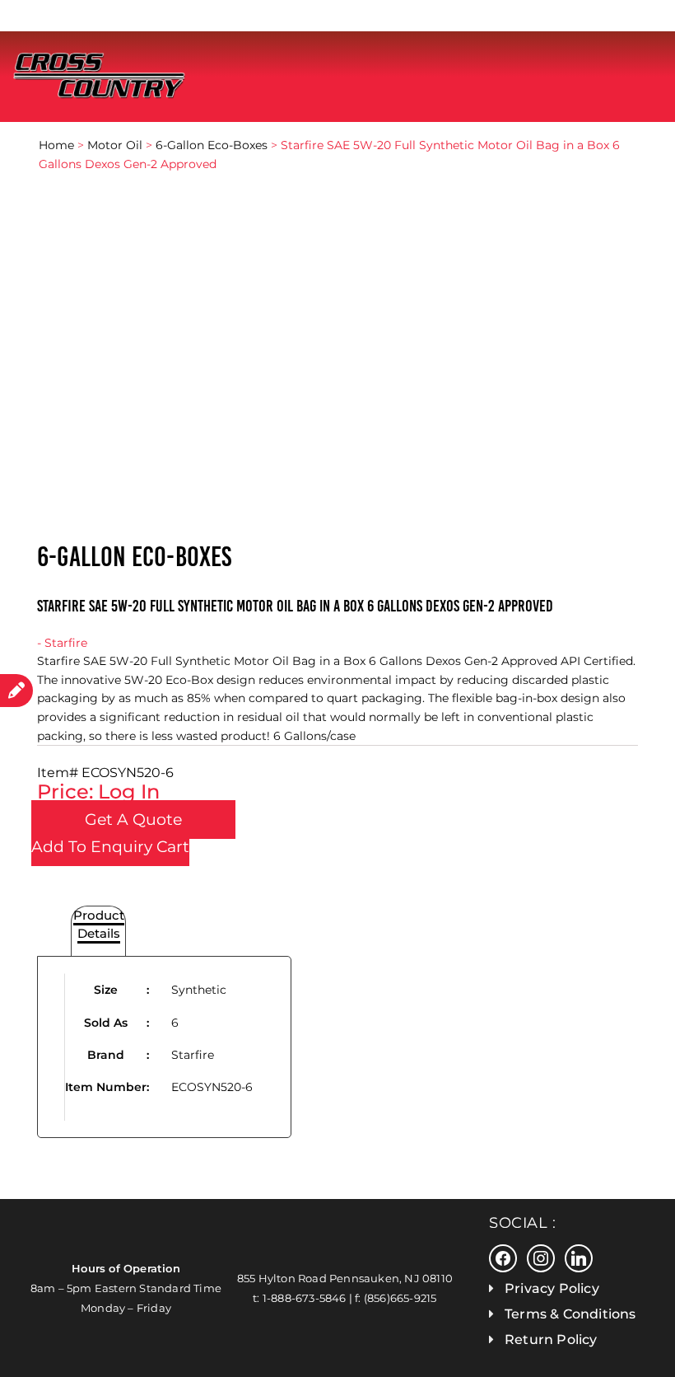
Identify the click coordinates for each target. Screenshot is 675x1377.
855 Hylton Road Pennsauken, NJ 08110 (345, 1278)
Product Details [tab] (98, 924)
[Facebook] (503, 1257)
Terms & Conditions (570, 1314)
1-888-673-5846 (305, 1297)
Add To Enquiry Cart (110, 846)
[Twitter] (540, 1257)
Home (56, 145)
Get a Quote (133, 819)
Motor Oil (114, 145)
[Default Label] (578, 1257)
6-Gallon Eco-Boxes (212, 145)
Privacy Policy (552, 1288)
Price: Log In (98, 791)
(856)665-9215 (400, 1297)
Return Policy (551, 1339)
